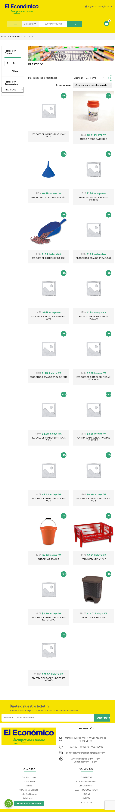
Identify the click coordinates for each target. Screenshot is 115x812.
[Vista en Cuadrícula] (110, 78)
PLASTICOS (15, 36)
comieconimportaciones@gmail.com (85, 752)
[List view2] (104, 78)
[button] (16, 24)
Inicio (3, 36)
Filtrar (15, 71)
